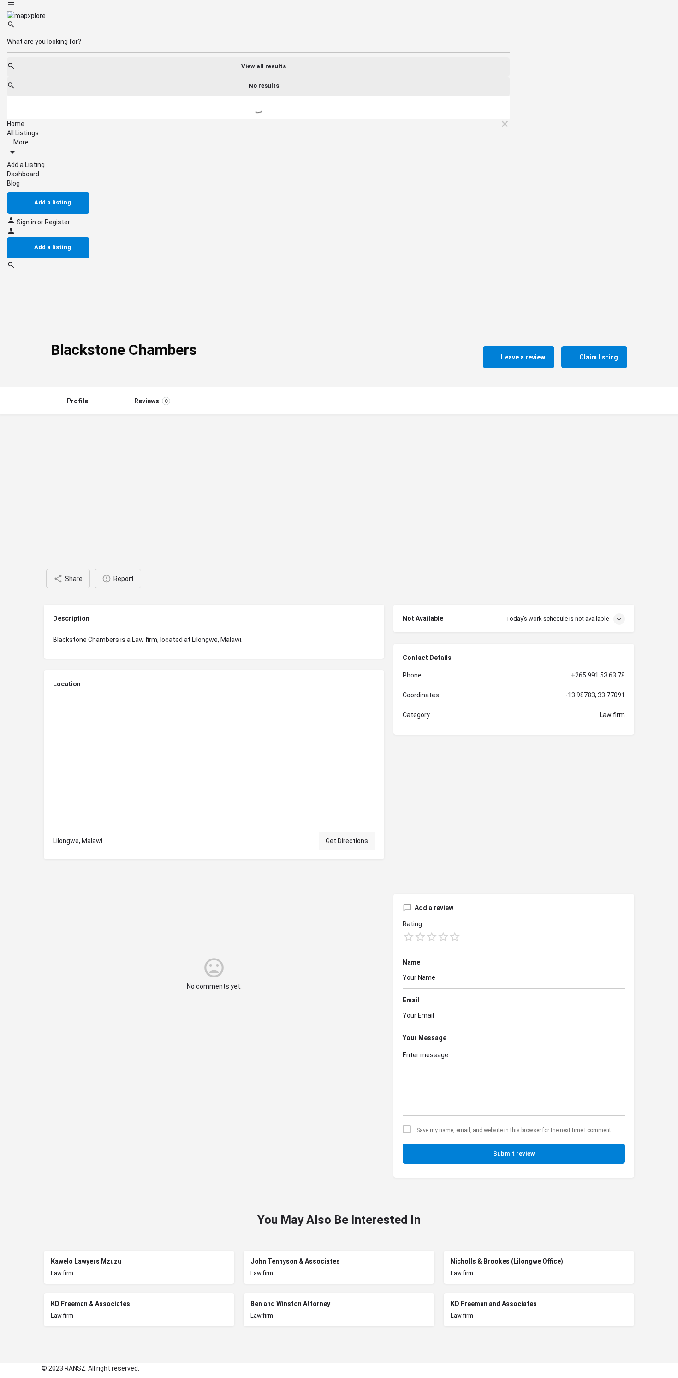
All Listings (23, 133)
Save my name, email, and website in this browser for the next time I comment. (514, 1130)
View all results (263, 66)
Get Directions (347, 841)
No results (264, 85)
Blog (13, 183)
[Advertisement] (339, 483)
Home (15, 123)
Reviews (150, 401)
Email (411, 1000)
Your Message (424, 1038)
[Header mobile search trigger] (11, 266)
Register (57, 222)
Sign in (27, 222)
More (20, 142)
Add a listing (52, 202)
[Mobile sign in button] (11, 232)
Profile (77, 401)
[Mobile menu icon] (258, 5)
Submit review (514, 1153)
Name (411, 962)
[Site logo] (26, 15)
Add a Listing (26, 164)
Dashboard (23, 174)
